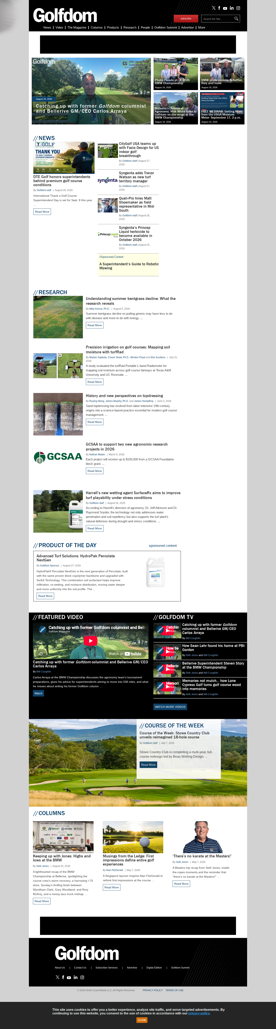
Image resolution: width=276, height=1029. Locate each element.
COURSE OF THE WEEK (172, 725)
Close (142, 1020)
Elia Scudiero (158, 357)
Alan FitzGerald (114, 870)
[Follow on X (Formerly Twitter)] (213, 8)
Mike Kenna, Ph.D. (99, 308)
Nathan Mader (97, 454)
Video (59, 27)
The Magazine (76, 27)
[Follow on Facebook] (218, 8)
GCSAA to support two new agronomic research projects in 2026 (127, 447)
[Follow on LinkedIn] (231, 8)
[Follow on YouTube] (224, 8)
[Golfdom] (87, 961)
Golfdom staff (44, 190)
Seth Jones (192, 655)
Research (129, 27)
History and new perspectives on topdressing (124, 395)
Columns (97, 27)
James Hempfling (143, 401)
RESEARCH (50, 292)
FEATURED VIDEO (58, 617)
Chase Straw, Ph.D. (118, 357)
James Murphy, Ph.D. (117, 401)
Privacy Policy (153, 990)
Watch (38, 693)
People (145, 27)
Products (113, 27)
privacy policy (199, 1013)
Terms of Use (174, 990)
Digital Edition (154, 967)
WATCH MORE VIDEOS (170, 706)
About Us (60, 967)
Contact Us (80, 967)
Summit (165, 27)
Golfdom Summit (180, 967)
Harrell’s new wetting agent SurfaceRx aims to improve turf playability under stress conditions (133, 495)
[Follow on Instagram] (237, 8)
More (201, 27)
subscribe (186, 18)
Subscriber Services (107, 967)
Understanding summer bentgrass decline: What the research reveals (131, 301)
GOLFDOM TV (173, 617)
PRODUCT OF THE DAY (64, 545)
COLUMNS (49, 813)
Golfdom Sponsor (49, 565)
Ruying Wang (96, 401)
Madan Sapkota (98, 357)
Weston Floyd (137, 357)
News (47, 27)
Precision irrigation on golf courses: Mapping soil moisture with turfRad (128, 350)
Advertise (187, 27)
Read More (42, 211)
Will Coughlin (43, 671)
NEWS (44, 138)
